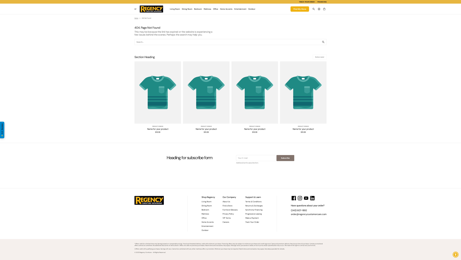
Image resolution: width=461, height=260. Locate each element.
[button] (313, 9)
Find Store (299, 9)
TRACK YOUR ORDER (307, 2)
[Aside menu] (137, 9)
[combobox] (227, 42)
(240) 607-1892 (299, 210)
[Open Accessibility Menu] (456, 255)
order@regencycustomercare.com (309, 214)
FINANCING (322, 2)
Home (136, 18)
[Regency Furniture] (151, 9)
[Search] (323, 42)
